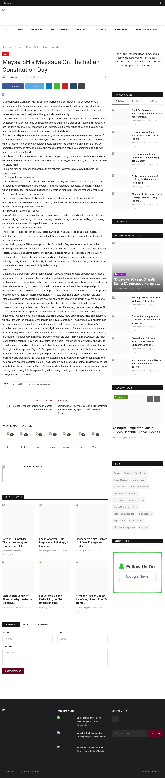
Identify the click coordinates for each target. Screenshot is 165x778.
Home (8, 29)
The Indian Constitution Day (39, 384)
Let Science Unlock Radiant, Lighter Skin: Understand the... (51, 599)
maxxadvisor (8, 607)
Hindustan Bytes (16, 77)
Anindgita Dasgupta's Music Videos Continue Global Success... (137, 430)
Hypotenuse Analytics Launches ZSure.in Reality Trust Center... (145, 157)
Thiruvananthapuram (124, 527)
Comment (8, 646)
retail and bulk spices (124, 513)
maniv (134, 186)
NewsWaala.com (146, 29)
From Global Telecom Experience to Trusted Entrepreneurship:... (143, 341)
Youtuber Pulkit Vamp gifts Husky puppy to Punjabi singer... (92, 735)
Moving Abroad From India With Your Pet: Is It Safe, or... (146, 299)
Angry (66, 447)
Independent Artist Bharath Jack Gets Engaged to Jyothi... (91, 542)
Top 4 (116, 473)
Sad (80, 447)
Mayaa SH (17, 384)
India (12, 47)
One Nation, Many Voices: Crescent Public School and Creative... (146, 319)
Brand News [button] (121, 29)
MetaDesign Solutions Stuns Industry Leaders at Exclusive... (17, 599)
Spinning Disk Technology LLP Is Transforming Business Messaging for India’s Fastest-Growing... (82, 409)
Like (9, 447)
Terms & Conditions (150, 771)
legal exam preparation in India (129, 500)
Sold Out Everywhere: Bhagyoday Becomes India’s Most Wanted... (147, 113)
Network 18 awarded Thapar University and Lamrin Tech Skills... (15, 542)
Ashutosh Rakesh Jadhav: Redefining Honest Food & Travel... (91, 599)
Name (5, 632)
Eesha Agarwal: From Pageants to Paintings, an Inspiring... (54, 542)
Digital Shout (139, 479)
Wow (94, 447)
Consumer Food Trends (135, 473)
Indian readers (145, 513)
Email (60, 632)
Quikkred (143, 527)
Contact (7, 3)
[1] (161, 3)
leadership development (125, 493)
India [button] (20, 29)
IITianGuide (119, 486)
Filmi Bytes (147, 65)
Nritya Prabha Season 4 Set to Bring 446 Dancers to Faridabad (146, 179)
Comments (11, 624)
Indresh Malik (135, 520)
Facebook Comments (36, 624)
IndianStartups (121, 479)
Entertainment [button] (60, 29)
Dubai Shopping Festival (125, 506)
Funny (52, 447)
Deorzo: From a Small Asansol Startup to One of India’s (145, 135)
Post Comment (13, 670)
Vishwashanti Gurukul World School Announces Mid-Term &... (147, 363)
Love (37, 447)
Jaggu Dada (119, 520)
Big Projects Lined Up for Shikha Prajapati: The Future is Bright (29, 407)
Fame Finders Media (139, 486)
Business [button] (101, 29)
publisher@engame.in (12, 550)
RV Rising (80, 550)
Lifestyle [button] (83, 29)
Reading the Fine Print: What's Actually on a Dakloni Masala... (91, 749)
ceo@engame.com (47, 550)
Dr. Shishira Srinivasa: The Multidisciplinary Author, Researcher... (89, 721)
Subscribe (154, 733)
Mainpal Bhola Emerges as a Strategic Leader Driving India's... (147, 197)
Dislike (23, 447)
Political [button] (37, 29)
